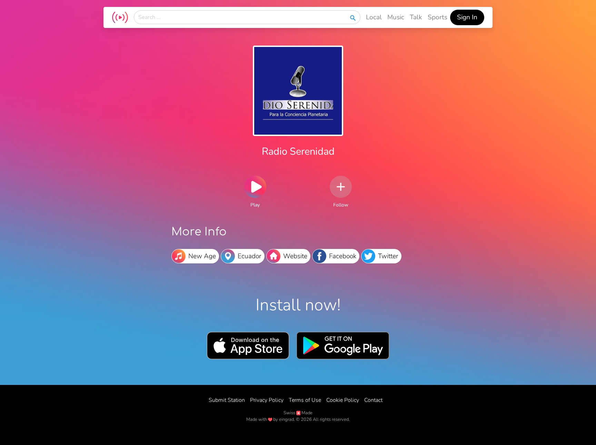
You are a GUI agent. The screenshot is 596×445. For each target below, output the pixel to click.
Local (374, 17)
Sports (437, 17)
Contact (373, 400)
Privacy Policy (267, 400)
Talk (416, 17)
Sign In (467, 17)
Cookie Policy (342, 400)
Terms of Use (305, 400)
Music (395, 17)
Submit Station (227, 400)
